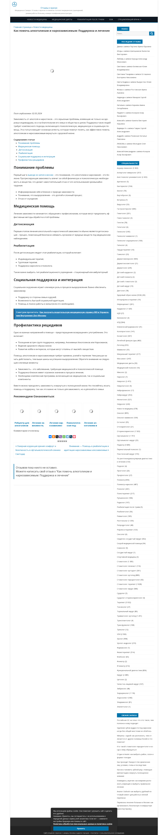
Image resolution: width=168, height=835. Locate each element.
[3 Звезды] (62, 441)
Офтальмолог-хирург (126, 440)
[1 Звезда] (58, 441)
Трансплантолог (124, 620)
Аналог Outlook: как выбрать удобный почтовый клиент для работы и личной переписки (134, 794)
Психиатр (121, 480)
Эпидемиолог (122, 702)
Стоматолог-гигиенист (126, 566)
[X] (57, 436)
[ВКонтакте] (50, 436)
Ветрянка (121, 200)
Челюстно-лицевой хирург (128, 684)
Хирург (119, 675)
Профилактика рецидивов (31, 160)
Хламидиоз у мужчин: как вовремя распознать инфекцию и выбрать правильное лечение (134, 783)
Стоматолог (122, 561)
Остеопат (121, 422)
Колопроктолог (123, 331)
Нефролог (121, 404)
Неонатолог (122, 399)
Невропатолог (123, 386)
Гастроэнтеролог (124, 209)
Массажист (121, 358)
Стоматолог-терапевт (126, 584)
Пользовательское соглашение (112, 833)
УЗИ (118, 634)
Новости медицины (37, 19)
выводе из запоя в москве (40, 175)
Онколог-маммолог (125, 417)
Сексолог (121, 534)
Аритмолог (121, 181)
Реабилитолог (123, 511)
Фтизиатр (121, 666)
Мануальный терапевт (126, 354)
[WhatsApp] (63, 436)
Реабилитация (25, 153)
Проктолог (121, 471)
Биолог (120, 191)
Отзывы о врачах (49, 8)
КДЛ (118, 313)
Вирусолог (121, 204)
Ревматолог (122, 516)
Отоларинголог (123, 427)
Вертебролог (122, 195)
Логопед (120, 345)
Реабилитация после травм (90, 19)
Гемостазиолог (123, 218)
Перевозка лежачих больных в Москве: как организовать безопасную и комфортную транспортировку (135, 805)
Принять (81, 828)
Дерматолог (122, 268)
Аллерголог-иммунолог (127, 172)
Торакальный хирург (125, 611)
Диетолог (121, 290)
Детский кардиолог (125, 272)
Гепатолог (121, 227)
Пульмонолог (122, 498)
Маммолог (121, 349)
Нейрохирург (122, 395)
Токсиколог (122, 607)
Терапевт (121, 602)
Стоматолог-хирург (125, 589)
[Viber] (60, 436)
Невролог (121, 381)
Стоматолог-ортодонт (126, 570)
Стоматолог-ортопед (126, 575)
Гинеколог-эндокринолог (127, 240)
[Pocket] (74, 436)
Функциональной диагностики (129, 670)
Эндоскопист (122, 698)
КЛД (118, 322)
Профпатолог (123, 475)
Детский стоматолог (125, 281)
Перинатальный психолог (127, 449)
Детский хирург (123, 286)
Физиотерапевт (123, 652)
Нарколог (121, 377)
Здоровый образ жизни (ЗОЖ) (129, 295)
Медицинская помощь (29, 146)
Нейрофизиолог (123, 390)
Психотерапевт (123, 493)
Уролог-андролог (124, 643)
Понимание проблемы (29, 143)
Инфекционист (123, 304)
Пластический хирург (126, 454)
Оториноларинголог (125, 431)
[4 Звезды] (64, 441)
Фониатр (120, 661)
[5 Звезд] (66, 441)
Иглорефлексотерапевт (127, 299)
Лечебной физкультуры (127, 340)
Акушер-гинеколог (124, 168)
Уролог (120, 639)
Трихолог (121, 629)
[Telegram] (67, 436)
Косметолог (122, 336)
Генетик (120, 222)
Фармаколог (122, 648)
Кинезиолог (122, 318)
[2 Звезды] (60, 441)
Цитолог (120, 679)
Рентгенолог (122, 521)
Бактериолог (122, 186)
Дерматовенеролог (125, 259)
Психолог (121, 489)
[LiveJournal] (70, 436)
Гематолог (121, 213)
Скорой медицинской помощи (129, 543)
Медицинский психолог (126, 368)
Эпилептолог (122, 707)
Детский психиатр (124, 277)
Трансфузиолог (123, 625)
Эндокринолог (123, 693)
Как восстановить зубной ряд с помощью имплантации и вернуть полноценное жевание (134, 772)
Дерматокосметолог (125, 263)
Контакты (94, 833)
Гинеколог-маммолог (126, 236)
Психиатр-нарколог (125, 484)
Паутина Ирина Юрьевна (140, 46)
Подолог (120, 466)
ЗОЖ (111, 19)
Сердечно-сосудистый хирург (129, 539)
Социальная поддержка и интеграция (36, 156)
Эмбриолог (121, 688)
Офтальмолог (123, 436)
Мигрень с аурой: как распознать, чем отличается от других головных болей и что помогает (134, 738)
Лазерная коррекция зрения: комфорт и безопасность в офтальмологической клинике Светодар (38, 450)
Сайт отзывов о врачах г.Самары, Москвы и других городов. (67, 833)
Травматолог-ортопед (126, 616)
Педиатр (120, 445)
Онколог (120, 413)
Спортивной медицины (126, 557)
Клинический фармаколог (127, 327)
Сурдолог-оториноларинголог (129, 598)
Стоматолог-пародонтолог (128, 580)
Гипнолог (121, 245)
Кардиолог (121, 309)
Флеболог (121, 657)
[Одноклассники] (53, 436)
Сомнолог (121, 548)
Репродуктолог (123, 525)
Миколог (120, 372)
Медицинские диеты (62, 19)
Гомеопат (121, 254)
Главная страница (22, 27)
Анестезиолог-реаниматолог (129, 177)
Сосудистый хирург (125, 552)
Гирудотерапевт (124, 250)
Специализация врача (128, 19)
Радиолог (121, 502)
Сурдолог (121, 593)
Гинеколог (121, 231)
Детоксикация (25, 149)
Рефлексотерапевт (125, 530)
